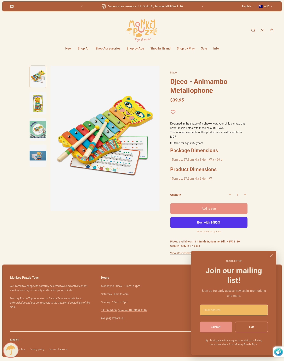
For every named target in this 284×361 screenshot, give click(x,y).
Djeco (173, 72)
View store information (183, 253)
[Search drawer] (253, 30)
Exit (251, 327)
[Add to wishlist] (173, 112)
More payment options (209, 231)
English (14, 339)
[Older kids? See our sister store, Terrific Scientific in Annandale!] (142, 6)
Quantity (175, 194)
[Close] (271, 255)
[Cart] (271, 30)
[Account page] (262, 30)
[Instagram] (12, 6)
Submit (215, 327)
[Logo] (142, 30)
